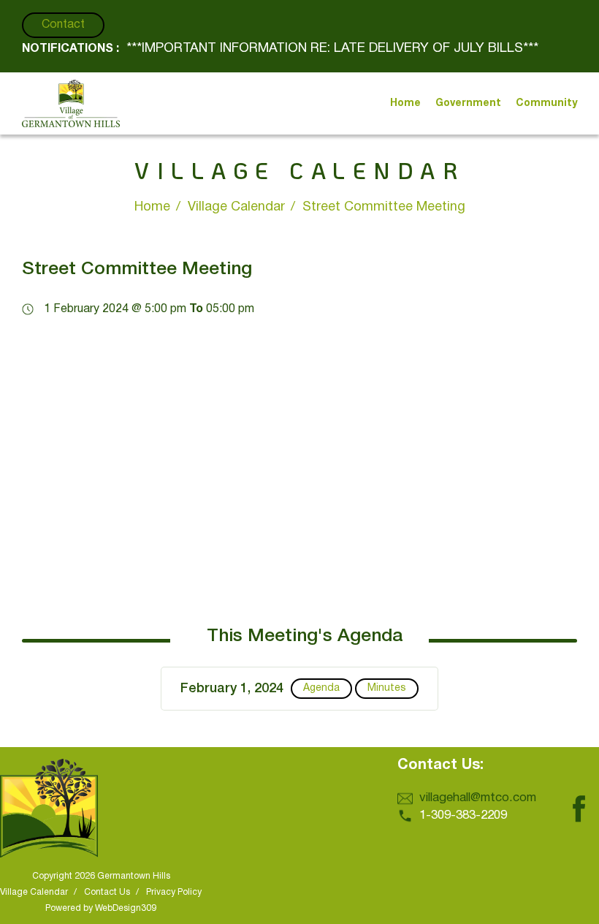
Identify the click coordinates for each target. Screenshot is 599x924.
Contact (63, 25)
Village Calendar (236, 207)
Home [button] (405, 103)
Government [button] (468, 103)
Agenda (321, 688)
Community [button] (546, 103)
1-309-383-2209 (463, 815)
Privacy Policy (174, 892)
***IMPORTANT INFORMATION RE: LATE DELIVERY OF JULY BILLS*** (332, 48)
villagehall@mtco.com (477, 797)
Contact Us (107, 892)
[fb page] (578, 793)
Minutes (386, 688)
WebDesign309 (125, 908)
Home (152, 207)
